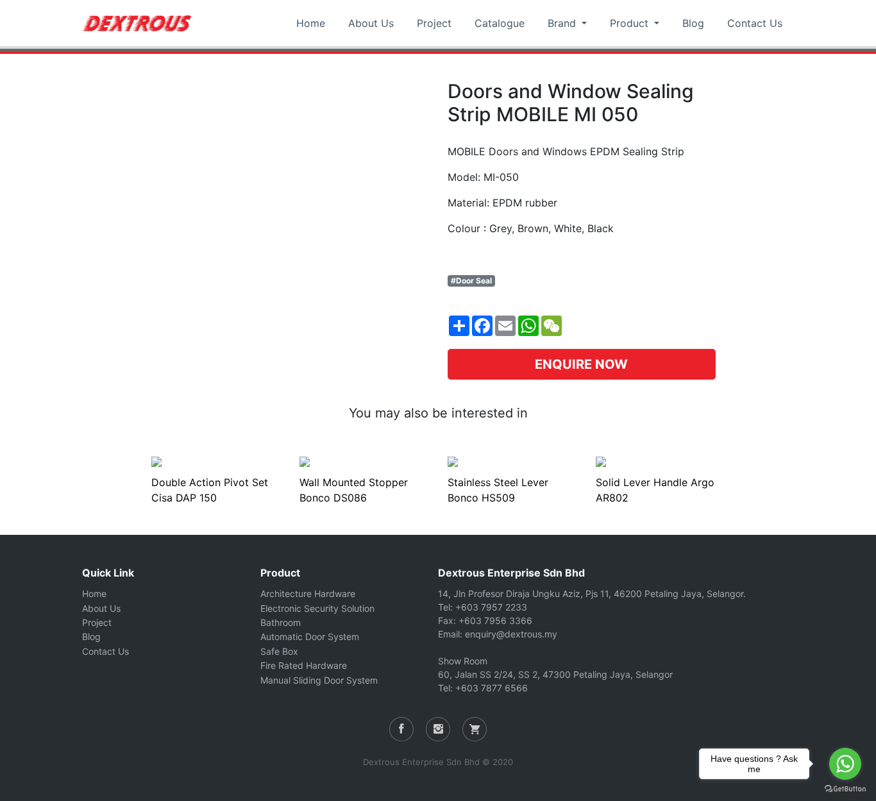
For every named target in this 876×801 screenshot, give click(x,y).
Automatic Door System (309, 636)
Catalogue (500, 23)
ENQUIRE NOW (581, 364)
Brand (563, 23)
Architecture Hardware (307, 593)
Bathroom (280, 622)
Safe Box (279, 651)
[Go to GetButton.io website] (845, 788)
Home (310, 23)
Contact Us (754, 23)
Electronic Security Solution (317, 608)
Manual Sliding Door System (319, 680)
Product (631, 23)
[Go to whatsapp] (845, 764)
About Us (371, 23)
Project (434, 23)
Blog (693, 23)
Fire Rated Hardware (303, 665)
